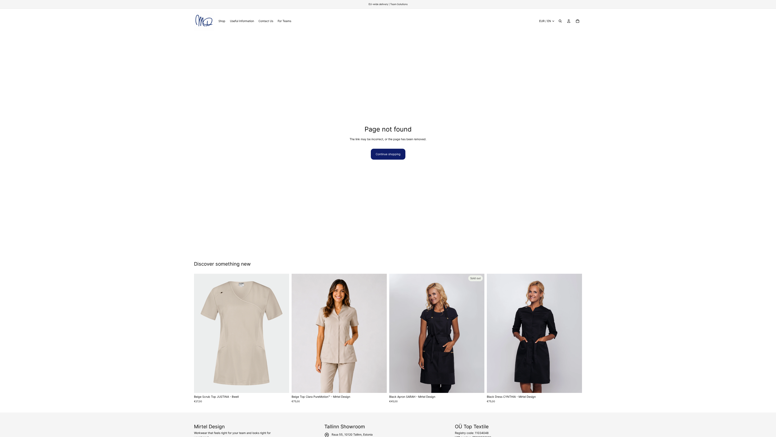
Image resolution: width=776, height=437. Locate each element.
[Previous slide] (200, 333)
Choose (286, 386)
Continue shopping (388, 154)
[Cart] (577, 21)
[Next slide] (283, 333)
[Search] (560, 21)
